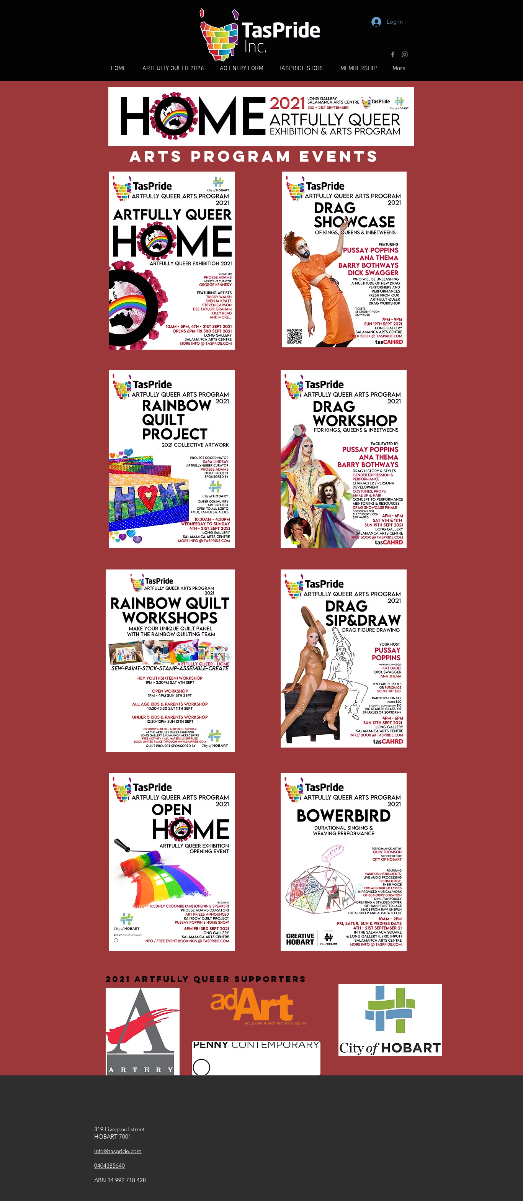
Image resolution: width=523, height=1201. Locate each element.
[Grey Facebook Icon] (393, 54)
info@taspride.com (118, 1151)
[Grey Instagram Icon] (405, 54)
